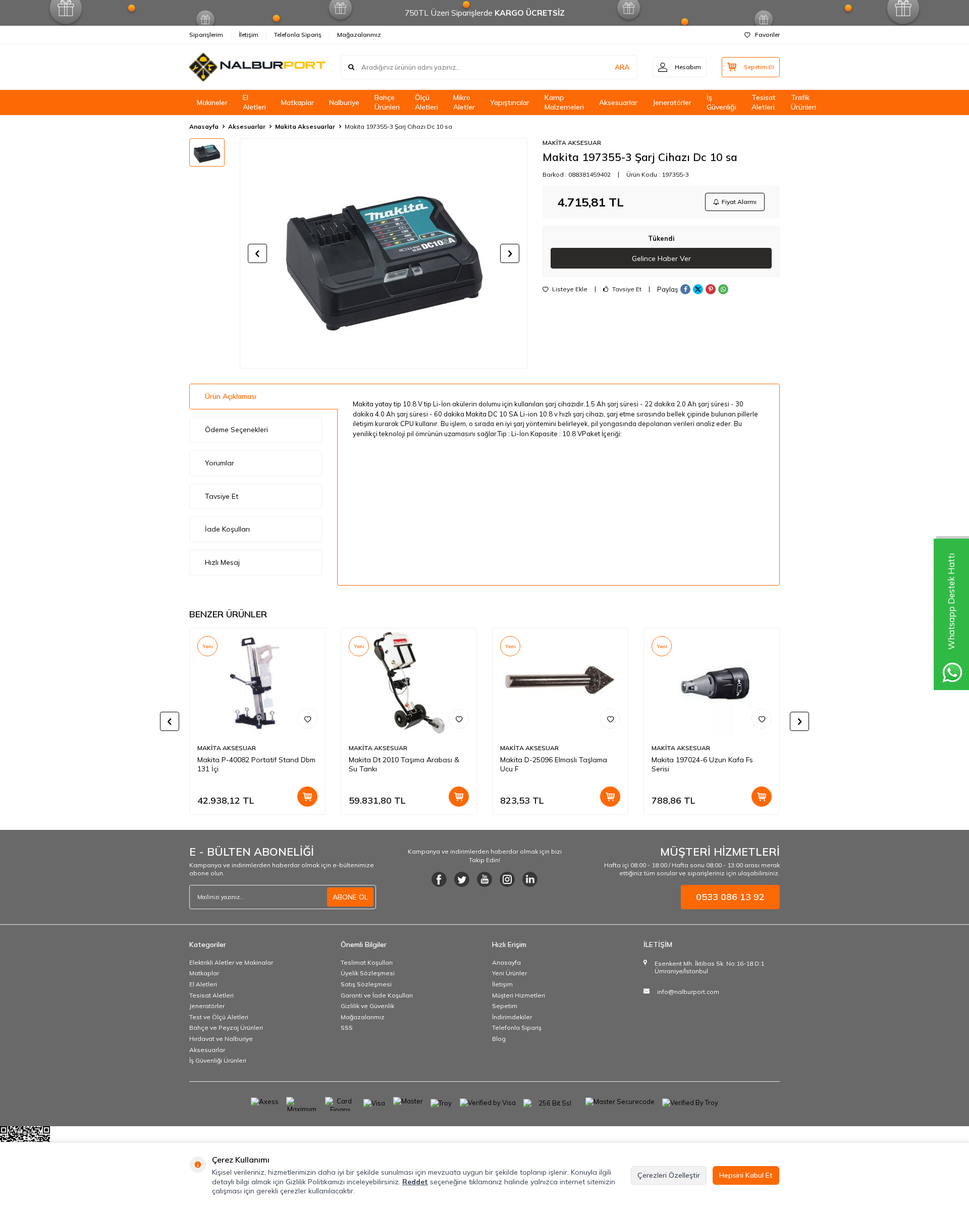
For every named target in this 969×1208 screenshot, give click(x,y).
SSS (347, 1027)
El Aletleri (254, 102)
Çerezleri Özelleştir (668, 1175)
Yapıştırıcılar (509, 102)
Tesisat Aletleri (763, 102)
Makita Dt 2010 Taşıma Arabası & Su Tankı (404, 764)
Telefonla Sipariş (297, 34)
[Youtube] (484, 879)
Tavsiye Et (626, 289)
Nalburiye (344, 102)
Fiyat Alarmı (739, 201)
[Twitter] (461, 879)
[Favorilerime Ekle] (307, 719)
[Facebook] (439, 879)
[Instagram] (507, 879)
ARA (622, 67)
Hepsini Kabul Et (746, 1175)
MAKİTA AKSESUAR (572, 142)
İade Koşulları (227, 529)
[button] (257, 253)
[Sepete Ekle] (307, 796)
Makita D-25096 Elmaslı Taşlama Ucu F (553, 764)
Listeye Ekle (569, 289)
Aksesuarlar (618, 102)
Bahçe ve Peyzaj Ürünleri (226, 1027)
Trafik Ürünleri (803, 102)
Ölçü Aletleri (426, 102)
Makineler (212, 102)
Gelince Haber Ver (661, 258)
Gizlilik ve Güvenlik (367, 1006)
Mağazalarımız (359, 34)
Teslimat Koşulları (367, 962)
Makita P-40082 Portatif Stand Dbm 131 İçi (256, 764)
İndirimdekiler (512, 1017)
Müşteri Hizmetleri (518, 995)
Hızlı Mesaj (222, 562)
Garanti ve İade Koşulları (377, 995)
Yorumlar (219, 462)
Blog (499, 1038)
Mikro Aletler (464, 102)
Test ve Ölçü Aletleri (218, 1017)
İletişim (248, 34)
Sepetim (504, 1006)
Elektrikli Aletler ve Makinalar (231, 962)
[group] (383, 253)
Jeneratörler (672, 102)
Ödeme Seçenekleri (236, 429)
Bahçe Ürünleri (387, 102)
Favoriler (767, 34)
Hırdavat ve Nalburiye (221, 1038)
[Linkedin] (529, 879)
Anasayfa (204, 126)
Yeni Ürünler (509, 973)
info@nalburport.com (688, 991)
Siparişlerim (206, 34)
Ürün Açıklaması (230, 396)
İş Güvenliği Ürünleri (217, 1060)
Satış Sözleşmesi (366, 984)
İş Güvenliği (721, 102)
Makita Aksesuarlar (305, 126)
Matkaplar (297, 102)
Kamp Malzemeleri (564, 102)
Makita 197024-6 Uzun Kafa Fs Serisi (702, 764)
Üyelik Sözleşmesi (368, 973)
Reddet (415, 1181)
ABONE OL (350, 897)
